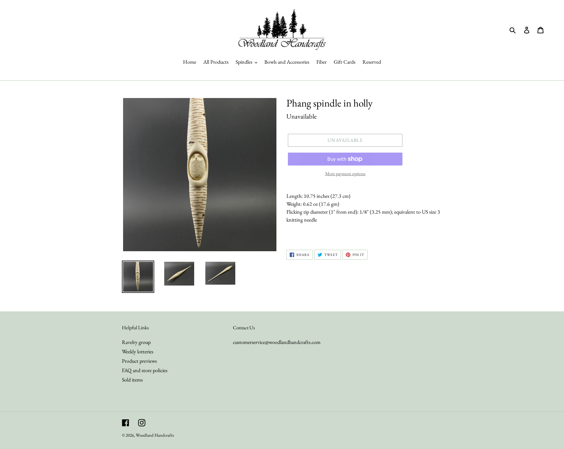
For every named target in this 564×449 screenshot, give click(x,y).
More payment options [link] (345, 174)
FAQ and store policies (144, 370)
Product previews (139, 360)
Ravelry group (136, 342)
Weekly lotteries (137, 351)
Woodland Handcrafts (155, 435)
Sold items (132, 379)
